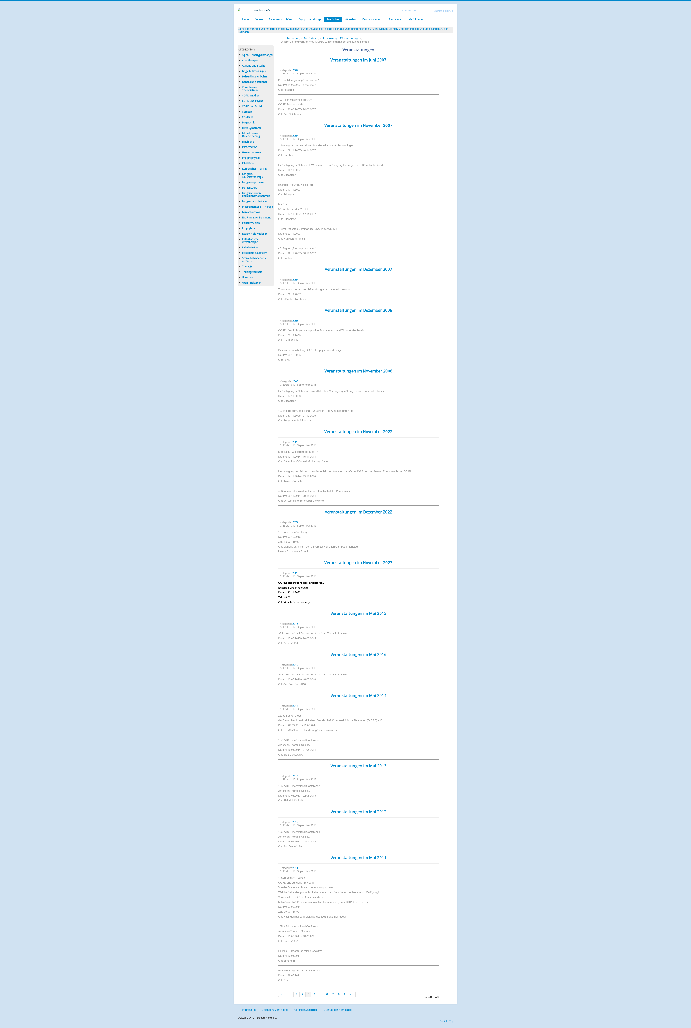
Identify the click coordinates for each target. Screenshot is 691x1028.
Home (245, 19)
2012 (295, 822)
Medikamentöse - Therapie (258, 206)
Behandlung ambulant (255, 76)
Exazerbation (249, 147)
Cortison (247, 111)
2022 (295, 442)
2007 (295, 70)
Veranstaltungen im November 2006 (358, 371)
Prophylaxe (248, 228)
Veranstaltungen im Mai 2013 (359, 765)
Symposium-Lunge (310, 19)
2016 (295, 664)
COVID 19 (247, 117)
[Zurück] (290, 994)
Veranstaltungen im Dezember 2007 (358, 269)
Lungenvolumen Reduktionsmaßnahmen (256, 194)
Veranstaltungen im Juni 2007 (358, 59)
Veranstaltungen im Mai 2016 (359, 654)
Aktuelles (350, 19)
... (321, 994)
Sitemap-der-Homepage (338, 1009)
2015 (295, 623)
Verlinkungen (416, 19)
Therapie (247, 266)
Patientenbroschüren (281, 19)
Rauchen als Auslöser (254, 233)
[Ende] (359, 994)
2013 (295, 776)
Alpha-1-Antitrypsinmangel (257, 55)
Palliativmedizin (251, 223)
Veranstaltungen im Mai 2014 (359, 695)
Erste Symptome (251, 128)
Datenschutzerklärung (275, 1009)
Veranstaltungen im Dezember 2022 (358, 511)
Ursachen (247, 277)
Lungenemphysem (253, 182)
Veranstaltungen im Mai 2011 (359, 857)
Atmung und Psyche (253, 65)
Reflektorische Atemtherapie (250, 240)
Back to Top (446, 1021)
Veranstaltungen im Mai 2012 (359, 811)
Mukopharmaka (251, 212)
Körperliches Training (254, 168)
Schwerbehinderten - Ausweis (254, 259)
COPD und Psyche (252, 101)
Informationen (395, 19)
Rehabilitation (250, 247)
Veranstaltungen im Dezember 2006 (358, 310)
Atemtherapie (250, 60)
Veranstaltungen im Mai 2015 (359, 613)
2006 (295, 320)
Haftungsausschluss (305, 1009)
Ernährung (248, 141)
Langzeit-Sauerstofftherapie (253, 175)
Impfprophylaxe (251, 157)
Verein (259, 19)
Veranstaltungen (371, 19)
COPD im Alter (250, 95)
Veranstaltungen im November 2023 (358, 562)
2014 (295, 706)
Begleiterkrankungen (254, 71)
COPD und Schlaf (252, 106)
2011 (295, 868)
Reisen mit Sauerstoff (254, 252)
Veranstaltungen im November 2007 (358, 125)
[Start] (282, 994)
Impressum (249, 1009)
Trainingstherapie (252, 272)
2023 (295, 573)
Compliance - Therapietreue (250, 88)
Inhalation (248, 163)
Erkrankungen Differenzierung (251, 135)
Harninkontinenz (251, 152)
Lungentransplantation (255, 201)
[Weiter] (352, 994)
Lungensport (249, 187)
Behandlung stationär (254, 81)
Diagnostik (248, 122)
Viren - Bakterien (251, 282)
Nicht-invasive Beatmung (256, 217)
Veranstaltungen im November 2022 (358, 431)
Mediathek (333, 19)
